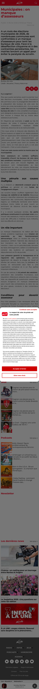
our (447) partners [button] (11, 318)
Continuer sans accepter (28, 309)
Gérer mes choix (19, 375)
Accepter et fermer (19, 369)
